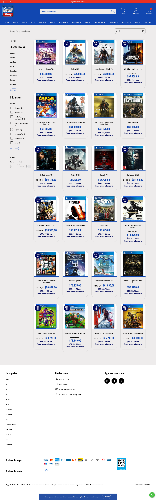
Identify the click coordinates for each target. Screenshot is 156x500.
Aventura (13, 62)
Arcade (12, 57)
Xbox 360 (126, 22)
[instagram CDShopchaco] (3, 1)
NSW (52, 22)
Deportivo (13, 71)
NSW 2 (41, 22)
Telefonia (113, 22)
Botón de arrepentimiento (94, 485)
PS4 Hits (13, 84)
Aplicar (29, 166)
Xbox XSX (63, 22)
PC (32, 22)
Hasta (20, 162)
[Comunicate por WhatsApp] (152, 495)
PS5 (15, 22)
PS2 (137, 22)
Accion (12, 53)
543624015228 (64, 379)
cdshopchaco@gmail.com (67, 389)
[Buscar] (113, 11)
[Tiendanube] (142, 485)
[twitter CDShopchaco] (10, 1)
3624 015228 (63, 384)
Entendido (106, 497)
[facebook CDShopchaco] (7, 1)
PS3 (86, 22)
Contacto (147, 22)
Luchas (12, 80)
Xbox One (75, 22)
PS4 (23, 22)
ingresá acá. (79, 485)
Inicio (7, 22)
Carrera (12, 66)
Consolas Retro (99, 22)
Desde (12, 162)
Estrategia (13, 75)
